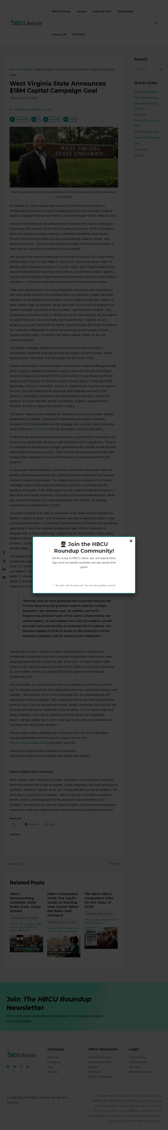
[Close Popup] (131, 541)
